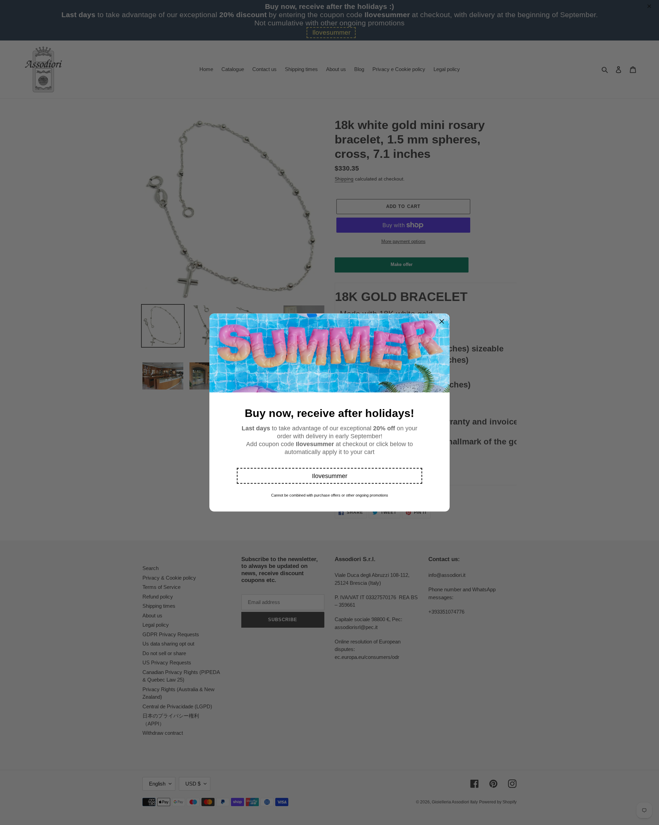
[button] (329, 476)
